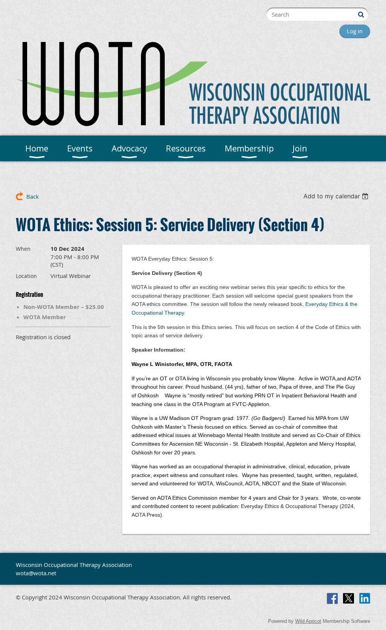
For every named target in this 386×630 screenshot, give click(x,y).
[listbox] (336, 196)
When (23, 248)
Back (32, 196)
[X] (348, 598)
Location (26, 275)
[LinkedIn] (364, 598)
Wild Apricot (308, 621)
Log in (355, 31)
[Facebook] (332, 598)
